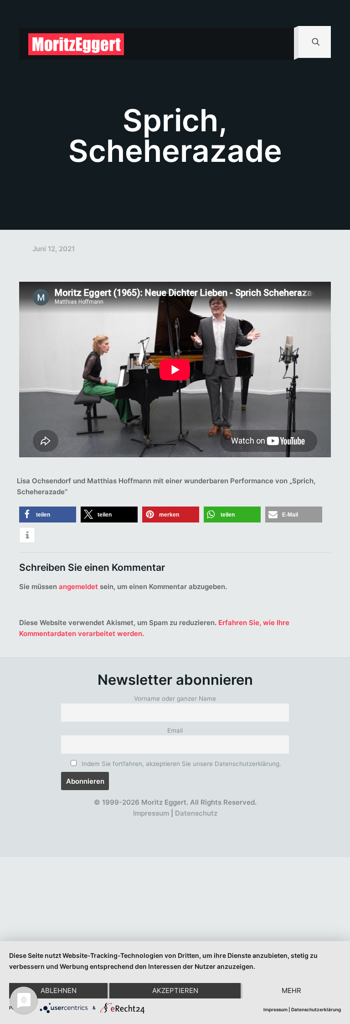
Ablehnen (59, 990)
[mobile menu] (279, 44)
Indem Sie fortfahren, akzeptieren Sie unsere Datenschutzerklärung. (180, 763)
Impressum (151, 813)
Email (175, 730)
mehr (291, 990)
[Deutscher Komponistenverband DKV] (205, 824)
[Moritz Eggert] (76, 44)
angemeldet (78, 586)
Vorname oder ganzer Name (175, 698)
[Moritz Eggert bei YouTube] (155, 824)
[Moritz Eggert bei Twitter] (138, 824)
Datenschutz (196, 813)
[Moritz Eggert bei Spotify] (221, 824)
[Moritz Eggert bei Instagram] (171, 824)
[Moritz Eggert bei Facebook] (121, 824)
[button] (47, 514)
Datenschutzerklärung (316, 1009)
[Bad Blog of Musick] (188, 824)
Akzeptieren (175, 990)
